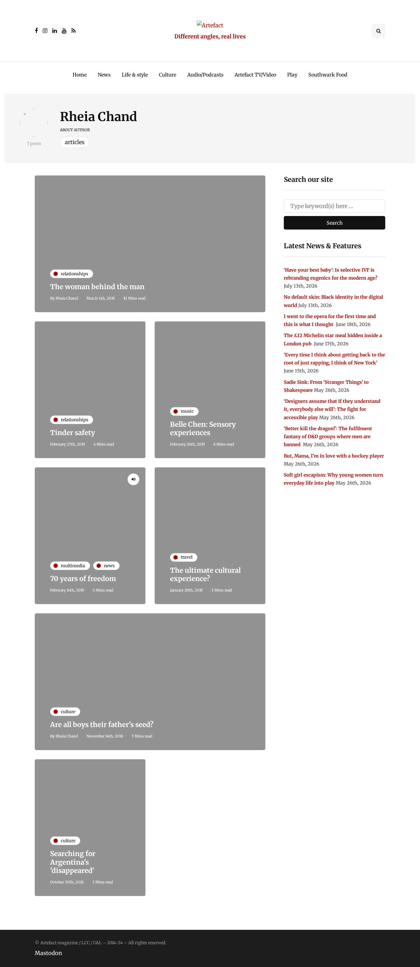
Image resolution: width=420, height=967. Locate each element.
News (104, 75)
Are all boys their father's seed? (101, 724)
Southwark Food (327, 75)
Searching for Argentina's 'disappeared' (72, 862)
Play (292, 75)
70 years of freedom (83, 578)
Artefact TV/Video (255, 75)
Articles (75, 142)
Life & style (135, 75)
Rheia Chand (98, 116)
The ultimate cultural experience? (205, 574)
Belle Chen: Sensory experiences (203, 428)
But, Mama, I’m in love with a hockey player (334, 456)
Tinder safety (72, 432)
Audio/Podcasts (205, 75)
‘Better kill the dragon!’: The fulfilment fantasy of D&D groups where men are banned (328, 437)
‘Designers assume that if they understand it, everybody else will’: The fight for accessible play (332, 409)
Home (80, 75)
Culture (167, 75)
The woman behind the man (97, 286)
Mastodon (48, 953)
